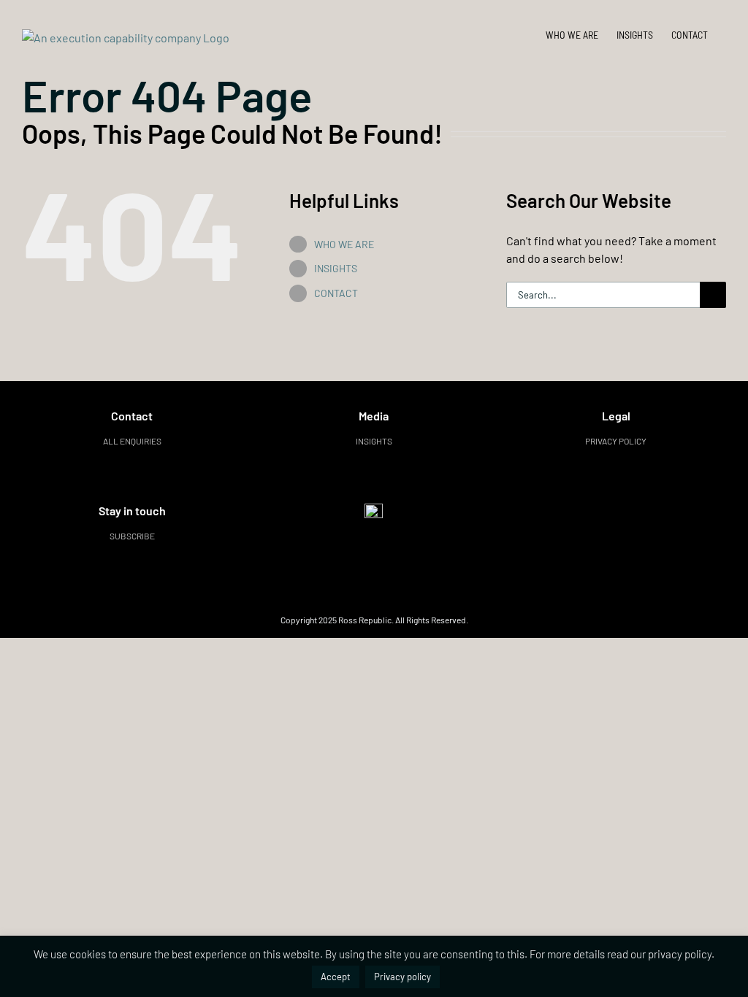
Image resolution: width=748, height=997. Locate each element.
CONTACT (336, 293)
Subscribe (132, 536)
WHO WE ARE (344, 244)
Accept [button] (336, 976)
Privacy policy (615, 441)
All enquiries (132, 441)
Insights (374, 441)
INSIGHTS (335, 268)
